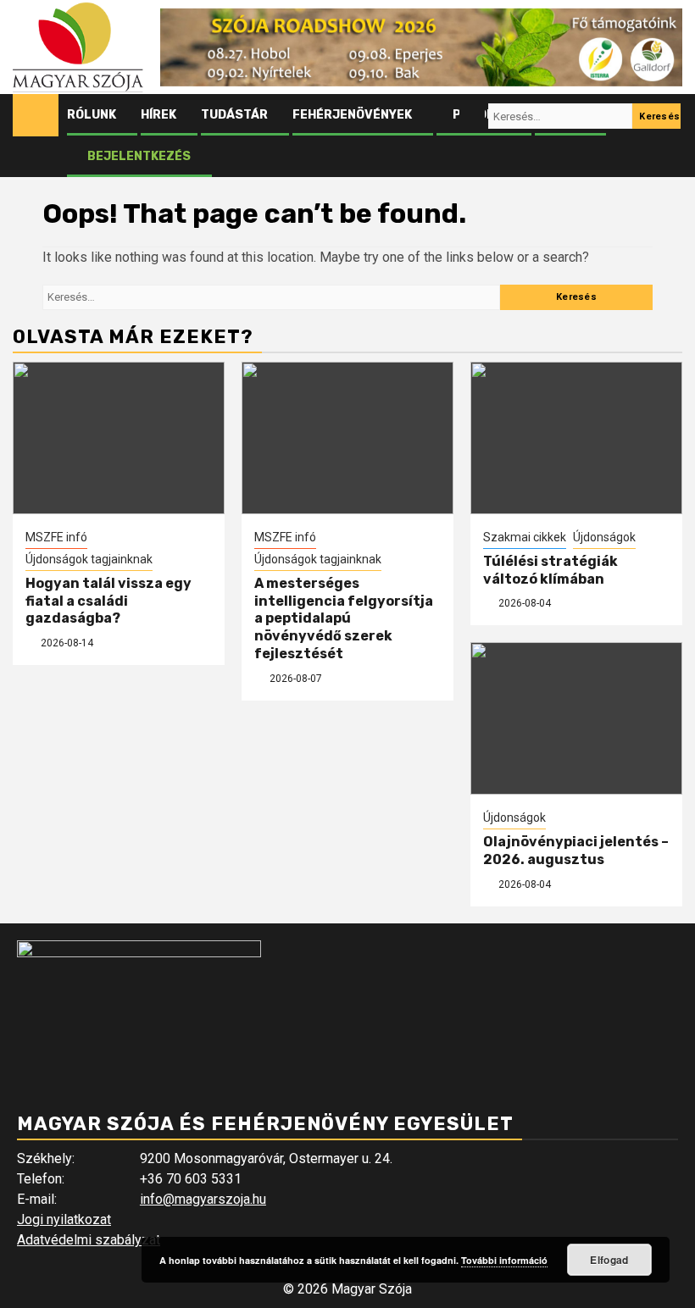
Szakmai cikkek (524, 537)
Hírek (158, 115)
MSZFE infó (56, 537)
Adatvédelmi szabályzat (88, 1240)
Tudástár (234, 115)
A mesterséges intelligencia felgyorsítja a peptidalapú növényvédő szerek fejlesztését (343, 618)
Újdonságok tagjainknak (89, 559)
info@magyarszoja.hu (203, 1199)
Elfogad (609, 1259)
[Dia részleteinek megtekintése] (421, 47)
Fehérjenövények (352, 115)
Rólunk (91, 115)
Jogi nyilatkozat (64, 1219)
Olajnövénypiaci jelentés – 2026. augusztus (576, 850)
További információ (504, 1260)
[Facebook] (440, 116)
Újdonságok (604, 537)
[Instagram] (472, 116)
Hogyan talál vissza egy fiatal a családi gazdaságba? (108, 601)
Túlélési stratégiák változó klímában (550, 570)
